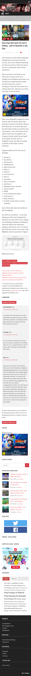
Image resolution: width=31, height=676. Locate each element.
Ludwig (21, 479)
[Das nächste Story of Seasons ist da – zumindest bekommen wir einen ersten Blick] (5, 501)
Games (6, 579)
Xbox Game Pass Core (8, 263)
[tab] (6, 578)
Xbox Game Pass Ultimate (21, 263)
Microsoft (5, 260)
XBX (11, 39)
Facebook (5, 651)
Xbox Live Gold (6, 265)
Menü (7, 13)
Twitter (4, 653)
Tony (16, 52)
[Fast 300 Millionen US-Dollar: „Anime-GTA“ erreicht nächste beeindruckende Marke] (5, 484)
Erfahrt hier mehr (16, 290)
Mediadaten (5, 630)
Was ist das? (5, 665)
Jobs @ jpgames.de (7, 626)
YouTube (4, 656)
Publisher (14, 579)
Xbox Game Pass (13, 260)
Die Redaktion (6, 623)
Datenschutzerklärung (8, 640)
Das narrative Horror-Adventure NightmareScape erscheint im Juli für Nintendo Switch (13, 273)
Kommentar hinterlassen (9, 302)
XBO (8, 39)
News (4, 39)
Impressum (5, 642)
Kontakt (4, 628)
